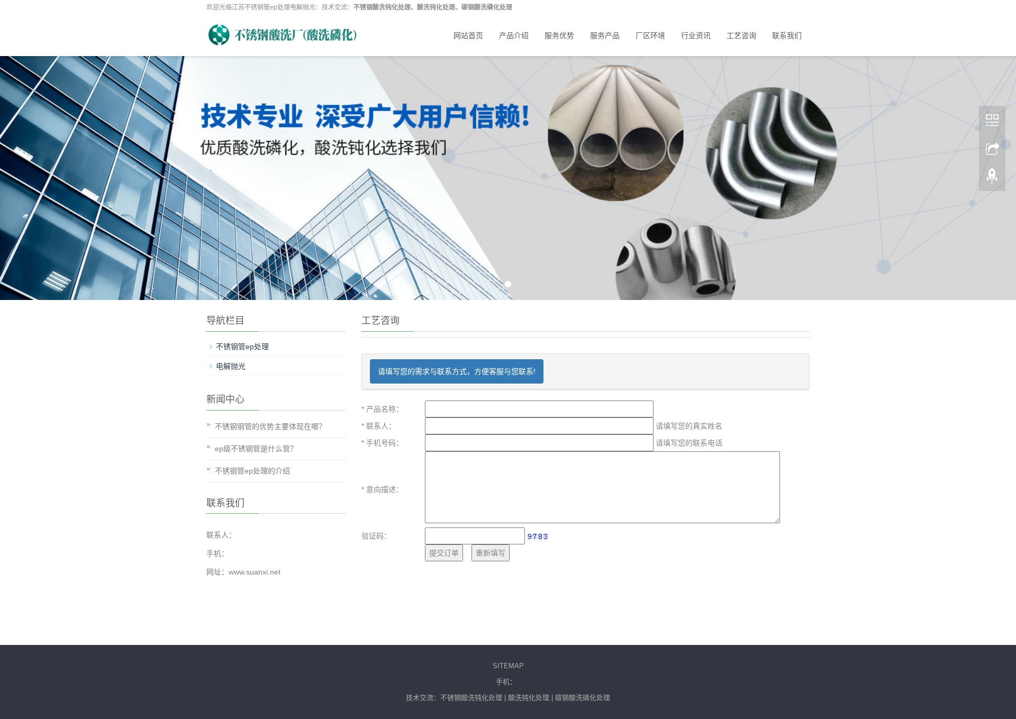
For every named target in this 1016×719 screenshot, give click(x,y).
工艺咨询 (741, 36)
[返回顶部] (992, 175)
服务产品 (605, 36)
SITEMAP (508, 666)
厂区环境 (650, 36)
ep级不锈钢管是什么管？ (256, 448)
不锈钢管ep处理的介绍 (252, 471)
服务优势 (559, 36)
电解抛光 (231, 366)
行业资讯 (696, 36)
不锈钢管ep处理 (242, 346)
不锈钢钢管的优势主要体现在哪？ (270, 426)
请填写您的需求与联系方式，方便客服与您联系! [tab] (457, 371)
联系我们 (787, 36)
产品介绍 (514, 36)
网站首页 (468, 36)
